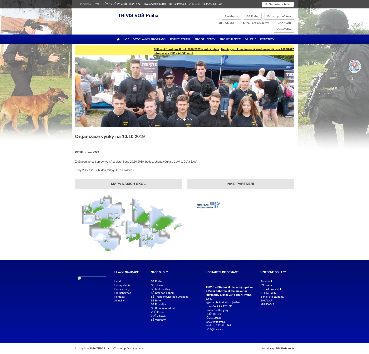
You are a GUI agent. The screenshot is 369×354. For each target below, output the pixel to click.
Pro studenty (204, 39)
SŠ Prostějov (158, 304)
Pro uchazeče (230, 39)
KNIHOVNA (284, 29)
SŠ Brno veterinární (163, 308)
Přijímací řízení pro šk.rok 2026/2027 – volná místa (169, 49)
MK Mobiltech (285, 348)
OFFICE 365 (226, 22)
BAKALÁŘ (284, 22)
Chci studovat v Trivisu (279, 4)
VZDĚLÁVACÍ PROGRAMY (149, 39)
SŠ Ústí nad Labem (163, 292)
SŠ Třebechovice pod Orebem (169, 296)
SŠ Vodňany (158, 319)
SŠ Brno (156, 300)
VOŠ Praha (158, 312)
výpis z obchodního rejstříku (223, 302)
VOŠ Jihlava (158, 315)
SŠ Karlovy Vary (160, 289)
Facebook (231, 16)
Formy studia (180, 39)
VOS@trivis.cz (214, 329)
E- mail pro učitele (279, 16)
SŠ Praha (252, 16)
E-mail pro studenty (256, 22)
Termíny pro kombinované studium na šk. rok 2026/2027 (240, 49)
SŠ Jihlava (157, 285)
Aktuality (119, 300)
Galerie (250, 39)
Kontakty (267, 39)
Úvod (125, 39)
